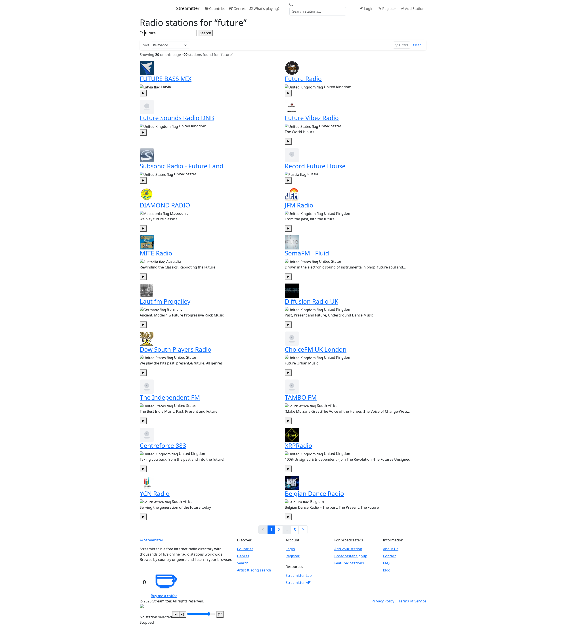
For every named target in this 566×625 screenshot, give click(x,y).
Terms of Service (412, 601)
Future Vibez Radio (312, 117)
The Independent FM (170, 397)
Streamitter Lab (299, 575)
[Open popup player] (220, 614)
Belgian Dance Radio (314, 493)
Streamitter (153, 540)
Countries (217, 8)
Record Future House (315, 166)
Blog (386, 570)
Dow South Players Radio (175, 349)
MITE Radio (156, 253)
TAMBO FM (301, 397)
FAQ (386, 563)
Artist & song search (254, 570)
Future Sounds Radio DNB (177, 117)
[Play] (175, 614)
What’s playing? (266, 8)
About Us (390, 548)
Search (205, 33)
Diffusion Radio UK (311, 301)
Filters (403, 45)
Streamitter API (298, 582)
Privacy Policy (383, 601)
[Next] (303, 529)
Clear (417, 45)
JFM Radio (299, 205)
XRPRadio (298, 445)
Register (389, 8)
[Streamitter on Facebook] (144, 582)
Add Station (414, 8)
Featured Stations (349, 563)
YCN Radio (155, 493)
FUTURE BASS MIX (165, 78)
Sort (146, 45)
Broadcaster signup (350, 556)
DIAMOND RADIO (165, 205)
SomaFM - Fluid (307, 253)
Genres (239, 8)
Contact (389, 556)
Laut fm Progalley (165, 301)
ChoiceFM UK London (315, 349)
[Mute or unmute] (182, 614)
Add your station (348, 548)
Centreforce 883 (163, 445)
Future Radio (303, 78)
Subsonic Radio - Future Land (181, 166)
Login (368, 8)
